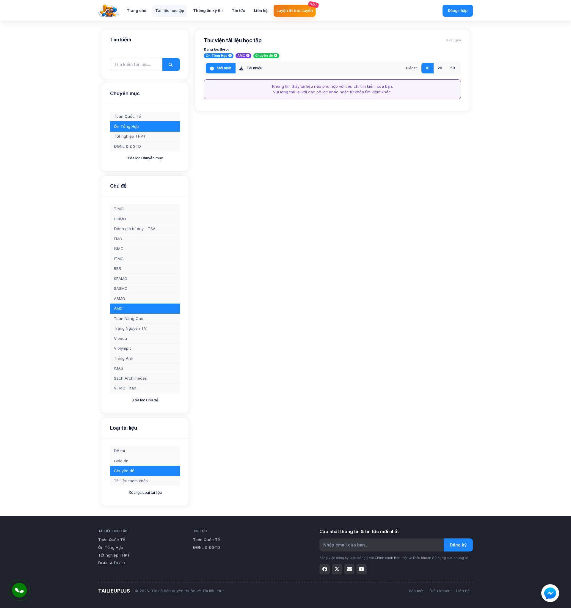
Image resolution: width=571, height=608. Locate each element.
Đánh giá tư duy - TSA (135, 228)
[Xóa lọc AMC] (248, 55)
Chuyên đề (124, 470)
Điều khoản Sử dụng (429, 558)
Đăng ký (458, 544)
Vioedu (120, 338)
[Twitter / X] (337, 569)
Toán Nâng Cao (128, 318)
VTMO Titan (125, 388)
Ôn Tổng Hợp (126, 126)
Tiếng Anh (123, 358)
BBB (117, 268)
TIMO (119, 208)
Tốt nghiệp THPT (130, 136)
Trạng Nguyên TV (130, 328)
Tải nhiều (254, 68)
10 (427, 68)
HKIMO (120, 218)
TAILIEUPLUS (114, 591)
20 (439, 68)
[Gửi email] (349, 569)
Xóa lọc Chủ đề (145, 400)
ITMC (119, 258)
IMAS (118, 368)
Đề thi (119, 450)
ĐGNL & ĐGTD (127, 146)
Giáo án (121, 460)
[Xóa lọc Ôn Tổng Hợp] (230, 55)
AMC (118, 308)
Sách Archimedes (130, 378)
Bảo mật (416, 590)
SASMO (121, 288)
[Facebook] (324, 569)
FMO (118, 238)
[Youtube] (361, 569)
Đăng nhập (458, 10)
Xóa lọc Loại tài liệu (145, 492)
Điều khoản (440, 590)
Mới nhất (223, 68)
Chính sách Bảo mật (391, 558)
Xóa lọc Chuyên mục (145, 158)
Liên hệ (463, 590)
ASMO (119, 298)
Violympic (123, 348)
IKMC (118, 248)
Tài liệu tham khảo (131, 480)
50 (452, 68)
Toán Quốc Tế (127, 116)
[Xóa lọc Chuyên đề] (275, 55)
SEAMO (120, 278)
